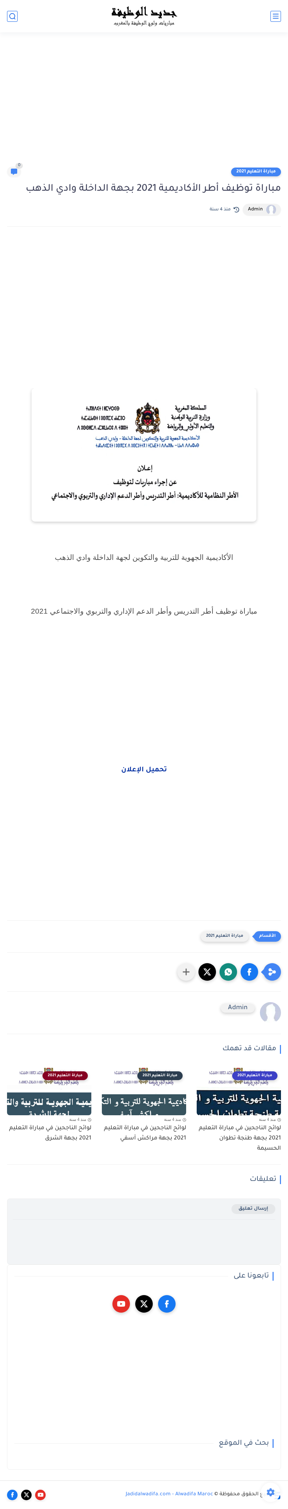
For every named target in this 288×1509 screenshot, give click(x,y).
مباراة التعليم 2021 (256, 171)
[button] (249, 972)
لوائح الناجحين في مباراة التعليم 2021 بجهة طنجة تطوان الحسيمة (240, 1138)
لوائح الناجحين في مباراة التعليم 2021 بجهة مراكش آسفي (145, 1133)
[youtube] (121, 1304)
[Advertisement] (144, 102)
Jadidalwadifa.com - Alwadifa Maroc (169, 1494)
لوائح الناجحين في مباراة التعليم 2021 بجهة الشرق (50, 1133)
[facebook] (167, 1304)
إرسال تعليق (253, 1208)
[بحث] (12, 16)
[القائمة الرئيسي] (275, 16)
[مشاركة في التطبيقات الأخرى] (186, 972)
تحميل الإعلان (144, 770)
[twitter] (144, 1304)
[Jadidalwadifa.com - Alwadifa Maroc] (144, 16)
